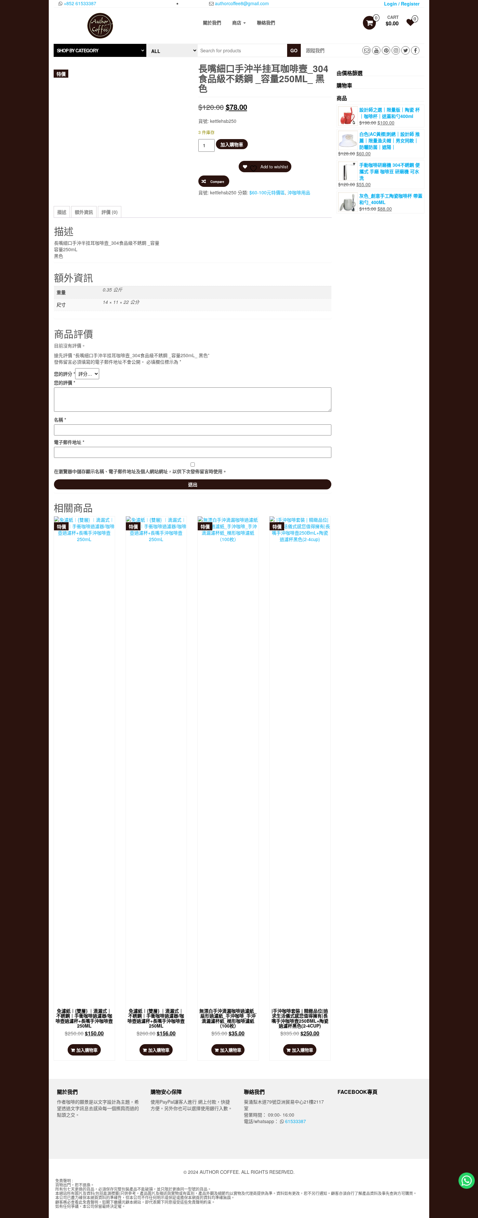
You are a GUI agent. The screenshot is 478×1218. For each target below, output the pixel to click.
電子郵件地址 (69, 442)
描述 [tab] (61, 212)
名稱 (60, 419)
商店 (237, 22)
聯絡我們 (266, 22)
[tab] (100, 50)
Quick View (86, 527)
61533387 (295, 1121)
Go (294, 50)
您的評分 (64, 373)
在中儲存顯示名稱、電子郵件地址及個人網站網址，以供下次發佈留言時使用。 (140, 471)
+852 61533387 (79, 3)
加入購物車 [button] (87, 1050)
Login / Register (401, 3)
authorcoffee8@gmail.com (241, 3)
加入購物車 (231, 144)
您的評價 (64, 382)
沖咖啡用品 (298, 192)
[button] (100, 50)
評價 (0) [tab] (109, 212)
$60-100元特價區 (267, 192)
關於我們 (212, 22)
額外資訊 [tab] (84, 212)
